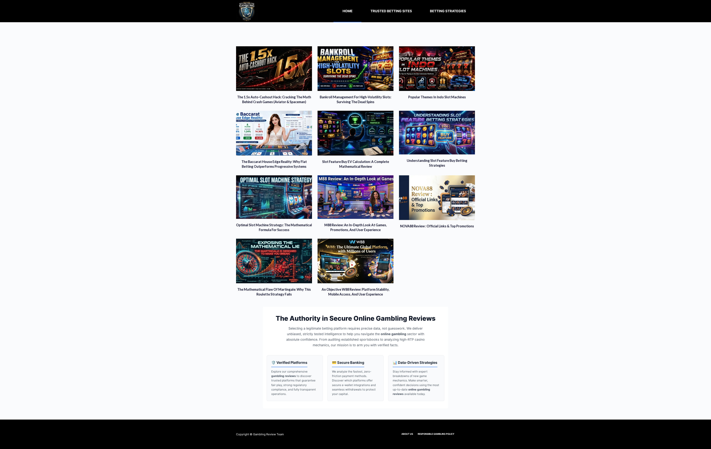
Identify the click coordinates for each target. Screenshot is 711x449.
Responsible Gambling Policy (436, 434)
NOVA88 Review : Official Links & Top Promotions (437, 226)
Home (348, 11)
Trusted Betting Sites (391, 11)
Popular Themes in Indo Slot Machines (437, 97)
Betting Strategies (448, 11)
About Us (407, 434)
